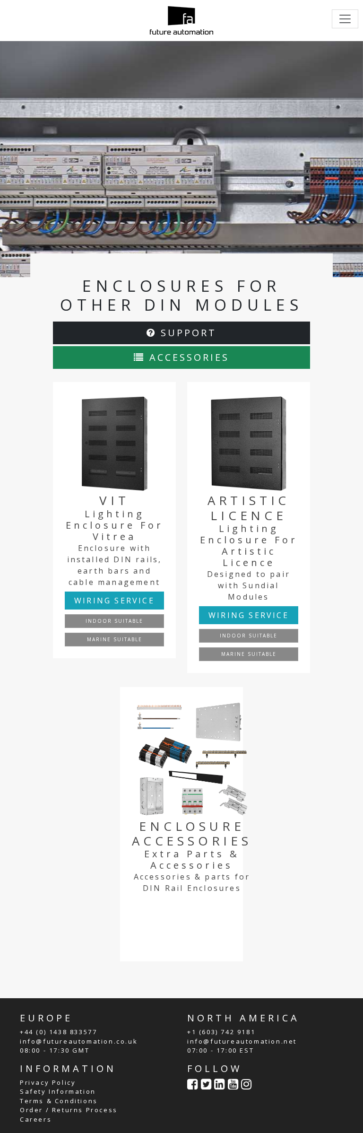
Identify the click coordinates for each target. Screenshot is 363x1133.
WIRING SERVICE (114, 600)
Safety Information (58, 1091)
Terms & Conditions (59, 1101)
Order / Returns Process (69, 1110)
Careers (36, 1119)
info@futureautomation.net (242, 1041)
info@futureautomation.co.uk (79, 1041)
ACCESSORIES (187, 357)
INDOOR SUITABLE (114, 621)
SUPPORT (186, 332)
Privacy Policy (48, 1082)
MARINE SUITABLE (114, 639)
